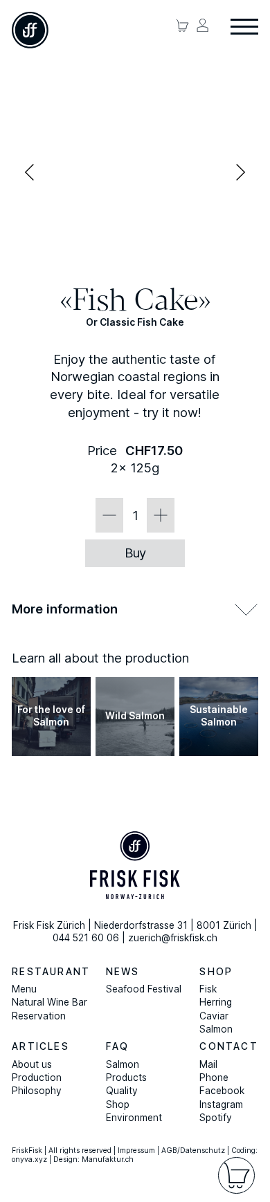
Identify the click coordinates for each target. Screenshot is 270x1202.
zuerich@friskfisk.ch (172, 937)
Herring (215, 1002)
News (123, 971)
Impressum (136, 1150)
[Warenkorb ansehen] (182, 25)
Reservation (39, 1015)
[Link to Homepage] (30, 30)
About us (32, 1064)
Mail (208, 1064)
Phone (213, 1077)
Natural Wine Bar (49, 1002)
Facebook (221, 1090)
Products (126, 1077)
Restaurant (51, 971)
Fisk (208, 989)
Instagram (221, 1104)
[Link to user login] (202, 25)
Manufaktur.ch (108, 1159)
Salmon (216, 1029)
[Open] (244, 28)
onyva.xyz (29, 1159)
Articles (40, 1046)
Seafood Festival (143, 989)
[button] (135, 608)
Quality (122, 1090)
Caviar (213, 1015)
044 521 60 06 (86, 937)
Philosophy (37, 1090)
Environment (134, 1117)
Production (37, 1077)
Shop (216, 971)
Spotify (215, 1117)
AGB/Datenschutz (193, 1150)
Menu (24, 989)
